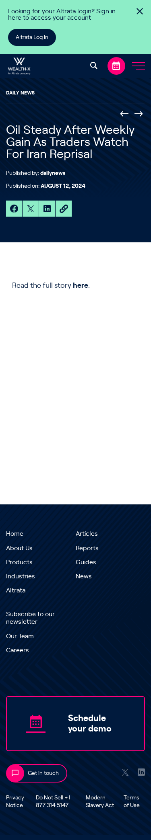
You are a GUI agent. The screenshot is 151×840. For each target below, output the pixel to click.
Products (19, 562)
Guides (86, 562)
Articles (87, 534)
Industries (20, 576)
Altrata (15, 590)
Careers (17, 650)
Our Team (20, 636)
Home (14, 534)
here (80, 285)
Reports (87, 548)
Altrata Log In (32, 37)
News (84, 576)
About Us (19, 548)
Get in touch (43, 773)
